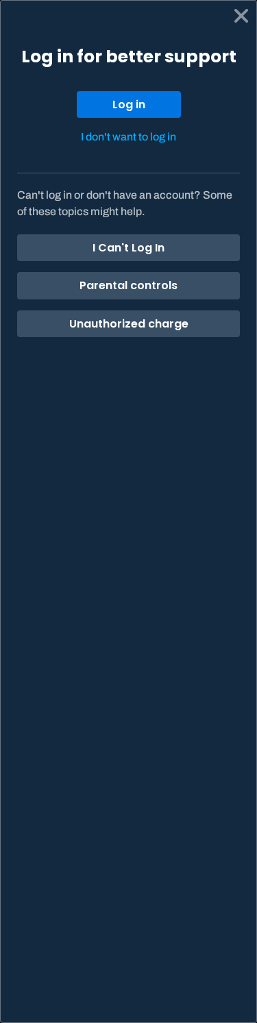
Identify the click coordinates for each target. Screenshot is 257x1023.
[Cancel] (241, 16)
